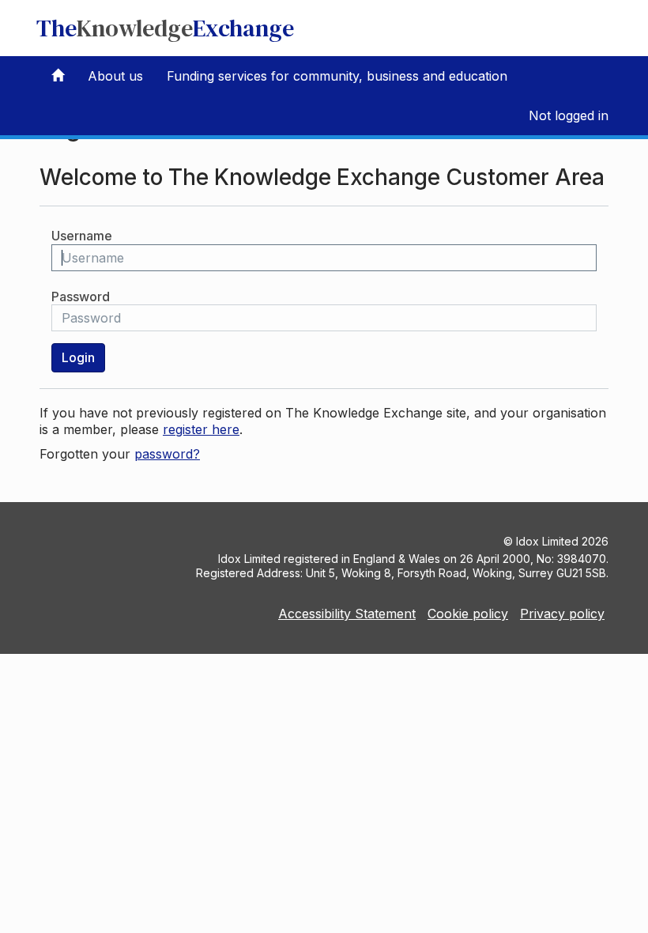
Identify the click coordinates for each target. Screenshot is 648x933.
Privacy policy (562, 613)
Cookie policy (468, 613)
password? (167, 454)
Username (81, 236)
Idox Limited (547, 541)
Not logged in (568, 115)
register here (201, 429)
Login (78, 357)
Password (80, 296)
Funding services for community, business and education (337, 76)
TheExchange (165, 28)
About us (115, 76)
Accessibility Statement (347, 613)
